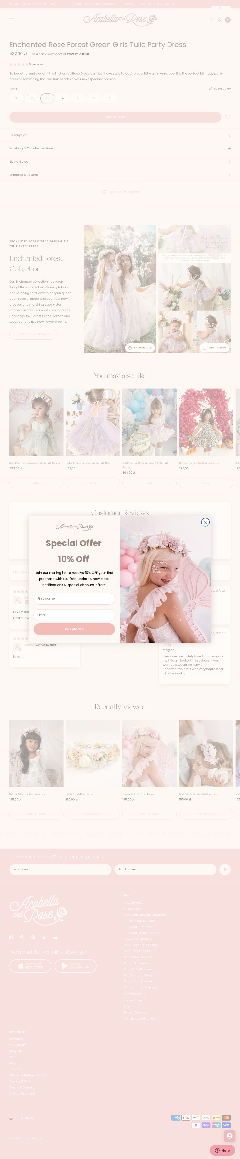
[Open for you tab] (229, 1135)
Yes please (74, 629)
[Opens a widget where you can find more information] (222, 1151)
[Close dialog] (205, 522)
